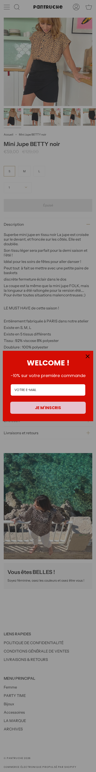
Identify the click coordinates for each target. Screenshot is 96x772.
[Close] (87, 356)
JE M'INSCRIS (48, 408)
